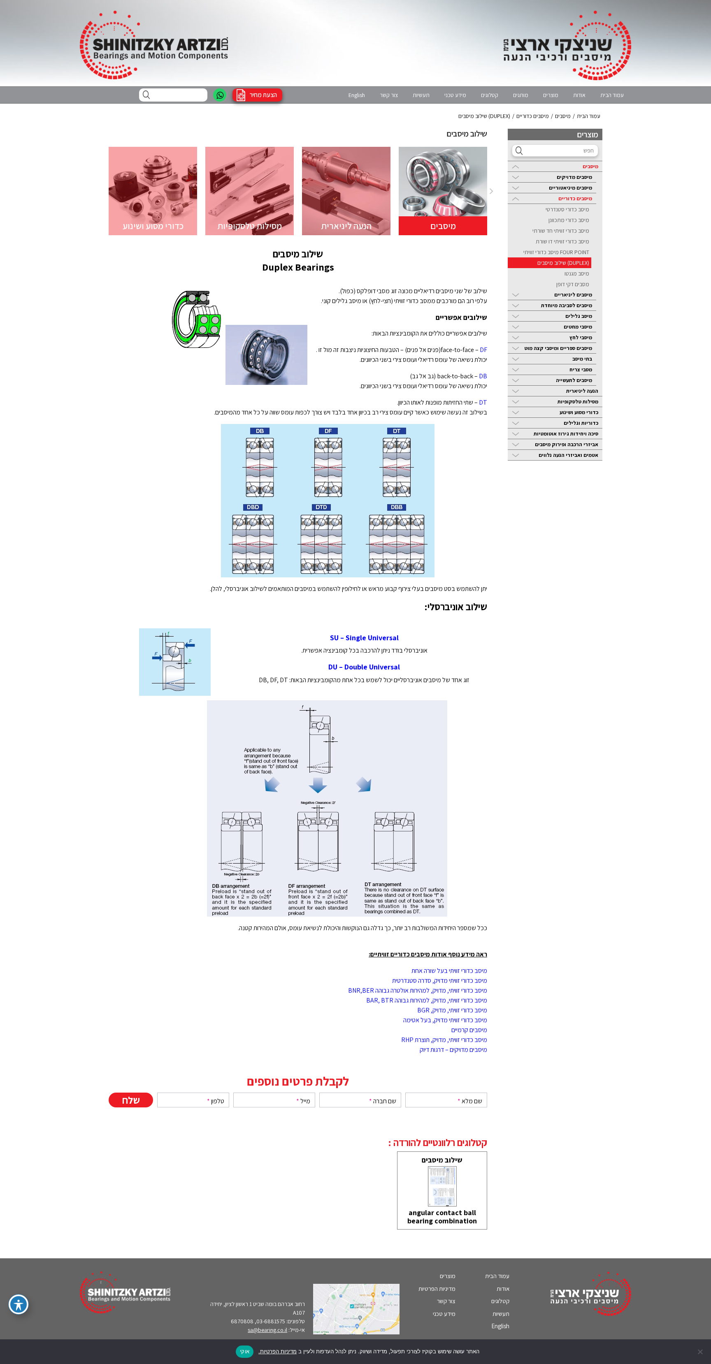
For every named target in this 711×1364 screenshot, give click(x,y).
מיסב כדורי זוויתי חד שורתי (560, 230)
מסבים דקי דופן (572, 284)
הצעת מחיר (263, 94)
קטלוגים (489, 95)
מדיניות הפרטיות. (277, 1351)
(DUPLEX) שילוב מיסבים (563, 262)
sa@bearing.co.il (267, 1330)
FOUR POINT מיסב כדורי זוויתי (556, 252)
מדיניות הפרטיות (436, 1288)
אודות (579, 95)
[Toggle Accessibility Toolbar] (18, 1304)
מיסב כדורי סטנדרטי (567, 209)
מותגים (520, 95)
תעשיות (421, 95)
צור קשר (389, 95)
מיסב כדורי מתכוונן (568, 220)
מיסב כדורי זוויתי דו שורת (562, 241)
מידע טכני (455, 95)
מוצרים (550, 95)
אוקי (244, 1351)
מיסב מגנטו (577, 273)
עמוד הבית (612, 95)
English (357, 95)
